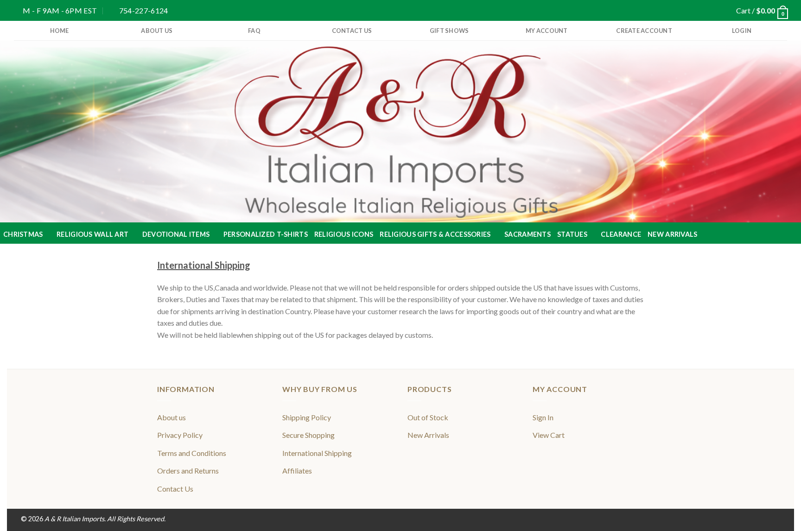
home (59, 30)
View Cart (549, 434)
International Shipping (317, 453)
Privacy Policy (180, 434)
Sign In (543, 417)
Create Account (644, 30)
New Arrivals (672, 234)
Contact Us (352, 30)
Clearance (621, 234)
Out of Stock (427, 417)
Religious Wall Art (92, 234)
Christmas (23, 234)
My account (547, 30)
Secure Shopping (308, 434)
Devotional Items (176, 234)
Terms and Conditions (191, 453)
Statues (572, 234)
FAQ (254, 30)
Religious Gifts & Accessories (435, 234)
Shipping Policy (306, 417)
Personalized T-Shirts (265, 234)
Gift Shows (449, 30)
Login (741, 30)
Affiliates (297, 470)
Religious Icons (343, 234)
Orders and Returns (188, 470)
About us (156, 30)
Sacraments (527, 234)
